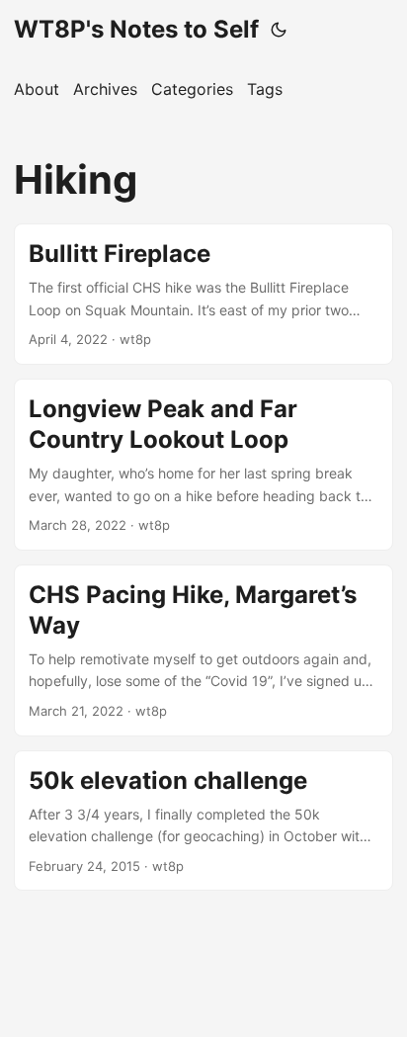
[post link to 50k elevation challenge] (203, 821)
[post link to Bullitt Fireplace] (203, 294)
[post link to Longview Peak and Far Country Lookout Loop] (203, 465)
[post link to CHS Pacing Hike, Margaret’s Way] (203, 650)
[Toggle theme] (278, 29)
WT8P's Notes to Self (136, 29)
